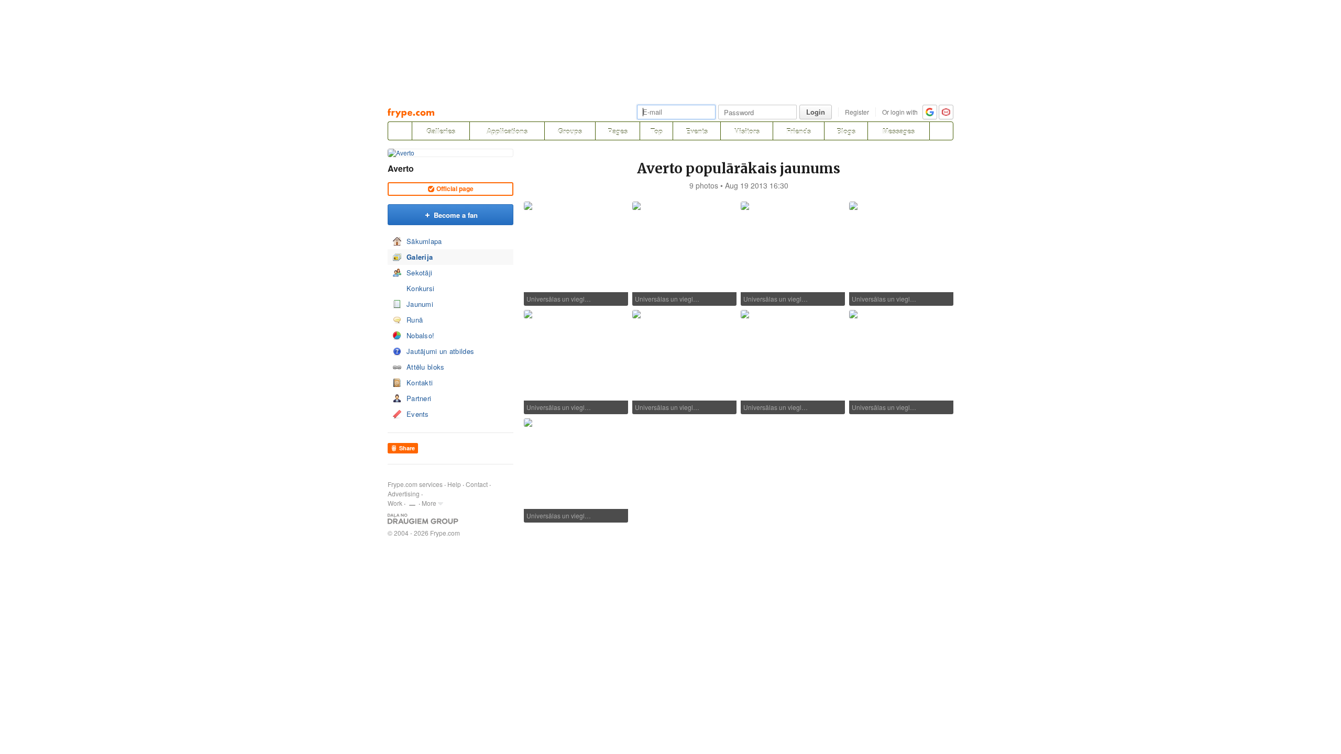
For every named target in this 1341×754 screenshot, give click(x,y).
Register (857, 111)
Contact (477, 484)
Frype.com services (415, 484)
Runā (414, 320)
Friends (798, 131)
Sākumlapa (424, 241)
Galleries (440, 131)
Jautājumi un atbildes (440, 351)
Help (454, 484)
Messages (899, 131)
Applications (507, 131)
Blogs (846, 131)
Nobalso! (420, 335)
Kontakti (419, 382)
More (429, 502)
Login (815, 112)
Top (657, 131)
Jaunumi (419, 304)
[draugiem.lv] (400, 130)
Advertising (404, 493)
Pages (618, 131)
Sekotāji (419, 273)
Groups (570, 131)
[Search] (941, 130)
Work (395, 502)
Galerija (419, 257)
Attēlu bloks (425, 367)
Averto (401, 168)
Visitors (747, 131)
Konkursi (420, 288)
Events (697, 131)
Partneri (418, 398)
